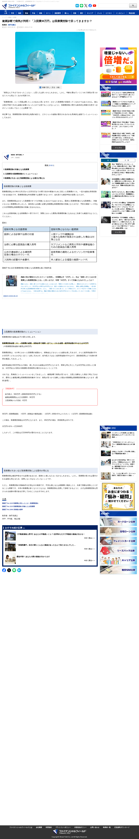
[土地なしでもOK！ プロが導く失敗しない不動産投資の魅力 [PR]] (119, 455)
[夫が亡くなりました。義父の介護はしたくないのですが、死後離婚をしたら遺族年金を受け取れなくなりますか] (106, 194)
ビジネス (109, 13)
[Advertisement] (50, 136)
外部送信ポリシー (80, 827)
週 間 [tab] (109, 160)
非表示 (51, 165)
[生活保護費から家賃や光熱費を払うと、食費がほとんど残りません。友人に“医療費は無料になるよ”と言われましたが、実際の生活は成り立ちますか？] (106, 181)
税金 (26, 13)
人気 (5, 13)
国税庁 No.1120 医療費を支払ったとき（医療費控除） (20, 503)
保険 (40, 13)
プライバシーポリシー (63, 827)
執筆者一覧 (107, 827)
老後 (74, 13)
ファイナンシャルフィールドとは (20, 827)
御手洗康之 (12, 24)
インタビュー (120, 13)
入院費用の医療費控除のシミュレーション (20, 174)
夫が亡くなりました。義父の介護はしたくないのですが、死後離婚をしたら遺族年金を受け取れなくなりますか (123, 195)
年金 (33, 13)
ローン (48, 13)
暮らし (67, 13)
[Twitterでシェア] (9, 570)
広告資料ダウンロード (122, 827)
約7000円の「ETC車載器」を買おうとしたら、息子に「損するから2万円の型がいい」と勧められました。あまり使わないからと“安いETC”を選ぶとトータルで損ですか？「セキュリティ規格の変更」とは (123, 223)
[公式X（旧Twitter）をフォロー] (86, 5)
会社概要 (39, 827)
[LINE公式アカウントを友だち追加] (81, 5)
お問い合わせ (94, 827)
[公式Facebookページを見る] (90, 5)
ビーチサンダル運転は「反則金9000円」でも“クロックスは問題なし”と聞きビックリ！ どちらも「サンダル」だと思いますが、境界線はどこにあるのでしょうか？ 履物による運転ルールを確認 (123, 208)
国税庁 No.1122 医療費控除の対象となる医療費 (18, 506)
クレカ (99, 13)
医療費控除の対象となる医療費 (16, 169)
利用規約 (49, 827)
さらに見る (118, 147)
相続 (19, 13)
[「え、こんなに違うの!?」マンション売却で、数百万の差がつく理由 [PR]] (119, 479)
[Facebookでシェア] (4, 570)
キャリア (90, 13)
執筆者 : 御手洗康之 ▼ (17, 154)
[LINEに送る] (14, 570)
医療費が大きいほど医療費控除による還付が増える (24, 178)
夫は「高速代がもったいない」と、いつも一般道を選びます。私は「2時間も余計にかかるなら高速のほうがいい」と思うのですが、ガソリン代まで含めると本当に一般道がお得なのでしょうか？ (123, 169)
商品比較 (132, 13)
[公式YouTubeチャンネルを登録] (94, 5)
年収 (12, 13)
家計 (81, 13)
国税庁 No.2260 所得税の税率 (12, 509)
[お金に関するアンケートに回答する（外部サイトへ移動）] (118, 496)
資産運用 (58, 13)
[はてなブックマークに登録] (19, 570)
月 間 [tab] (127, 160)
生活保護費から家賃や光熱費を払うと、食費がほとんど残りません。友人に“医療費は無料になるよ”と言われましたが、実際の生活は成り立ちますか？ (123, 183)
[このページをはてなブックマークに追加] (77, 5)
